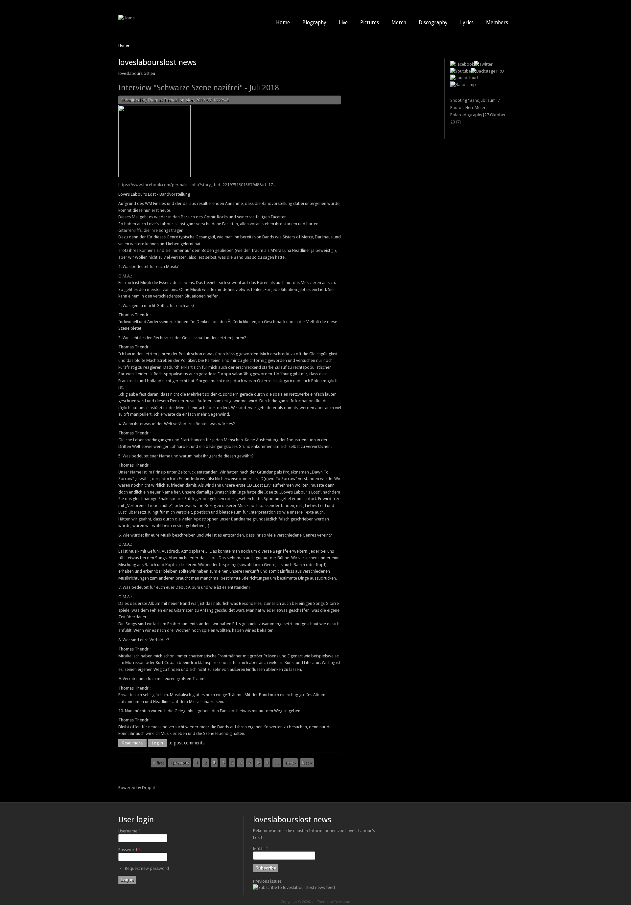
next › (291, 762)
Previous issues (267, 881)
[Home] (126, 17)
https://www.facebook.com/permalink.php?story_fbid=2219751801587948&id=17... (197, 184)
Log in (157, 742)
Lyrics (467, 23)
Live (343, 23)
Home (283, 23)
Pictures (369, 23)
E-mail (260, 848)
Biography (314, 23)
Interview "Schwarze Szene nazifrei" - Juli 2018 (198, 87)
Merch (398, 23)
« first (158, 762)
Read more (134, 742)
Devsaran (342, 902)
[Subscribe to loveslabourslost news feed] (294, 887)
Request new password (147, 868)
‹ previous (179, 762)
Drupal (148, 787)
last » (307, 762)
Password (129, 849)
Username (129, 830)
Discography (433, 23)
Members (497, 23)
